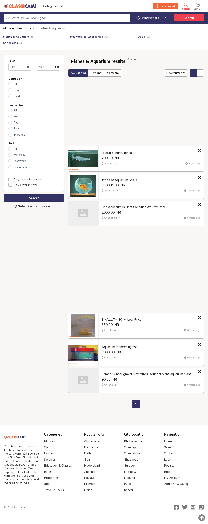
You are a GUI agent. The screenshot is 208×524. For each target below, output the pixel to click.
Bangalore (91, 447)
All (15, 84)
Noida (88, 490)
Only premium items (26, 185)
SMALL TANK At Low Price (121, 319)
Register (170, 465)
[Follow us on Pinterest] (201, 507)
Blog (167, 472)
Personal (96, 73)
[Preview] (200, 150)
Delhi (87, 453)
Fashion (49, 453)
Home (168, 441)
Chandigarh (131, 447)
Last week (20, 161)
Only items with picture (27, 179)
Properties (51, 478)
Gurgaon (130, 465)
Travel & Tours (54, 490)
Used (17, 96)
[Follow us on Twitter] (184, 507)
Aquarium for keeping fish (120, 347)
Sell (16, 116)
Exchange (19, 135)
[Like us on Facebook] (176, 507)
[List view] (193, 73)
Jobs (47, 484)
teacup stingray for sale (118, 153)
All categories (12, 28)
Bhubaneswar (133, 441)
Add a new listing (176, 484)
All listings (78, 73)
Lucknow (130, 472)
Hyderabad (92, 465)
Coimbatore (132, 453)
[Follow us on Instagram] (193, 507)
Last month (20, 167)
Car (46, 447)
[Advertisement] (34, 243)
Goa (87, 459)
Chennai (89, 472)
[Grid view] (200, 73)
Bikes (48, 472)
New (16, 90)
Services (50, 459)
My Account (172, 478)
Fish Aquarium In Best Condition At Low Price (134, 207)
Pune (127, 484)
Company (113, 73)
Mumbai (89, 484)
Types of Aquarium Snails (119, 180)
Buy (16, 122)
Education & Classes (58, 465)
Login (168, 459)
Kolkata (89, 478)
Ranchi (128, 490)
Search (189, 18)
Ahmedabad (92, 441)
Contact (169, 453)
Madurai (129, 478)
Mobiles (49, 441)
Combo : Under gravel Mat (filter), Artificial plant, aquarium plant (146, 374)
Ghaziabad (131, 459)
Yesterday (19, 155)
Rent (16, 128)
